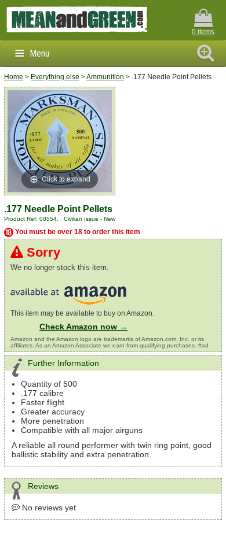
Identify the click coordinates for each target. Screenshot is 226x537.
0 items (203, 32)
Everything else (55, 77)
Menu (39, 53)
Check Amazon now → (83, 326)
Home (13, 77)
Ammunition (105, 77)
